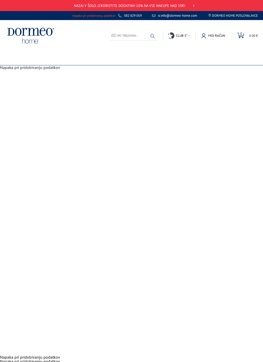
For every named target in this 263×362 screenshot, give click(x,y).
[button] (152, 36)
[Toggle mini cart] (245, 35)
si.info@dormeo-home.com (177, 16)
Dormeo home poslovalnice (235, 15)
